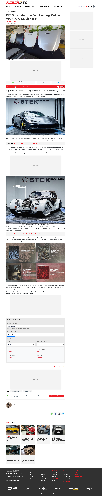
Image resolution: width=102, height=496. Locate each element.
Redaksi (76, 474)
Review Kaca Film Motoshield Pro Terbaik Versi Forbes (27, 233)
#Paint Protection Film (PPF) (16, 391)
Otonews (9, 6)
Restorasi (54, 476)
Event (31, 478)
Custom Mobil (55, 472)
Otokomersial (45, 6)
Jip (30, 480)
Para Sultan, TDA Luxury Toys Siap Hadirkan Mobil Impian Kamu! (30, 143)
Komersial (54, 484)
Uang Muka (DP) (12, 331)
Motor (31, 474)
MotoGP (43, 474)
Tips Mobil (13, 11)
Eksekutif (32, 482)
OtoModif (54, 470)
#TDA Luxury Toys (27, 391)
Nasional (43, 480)
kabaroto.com (50, 493)
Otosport (18, 6)
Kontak (76, 470)
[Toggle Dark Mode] (94, 6)
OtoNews (32, 470)
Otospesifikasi (56, 6)
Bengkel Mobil (66, 476)
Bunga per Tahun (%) (43, 341)
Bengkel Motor (66, 478)
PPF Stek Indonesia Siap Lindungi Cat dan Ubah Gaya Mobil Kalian (34, 16)
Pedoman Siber (78, 476)
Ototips (35, 6)
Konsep (31, 476)
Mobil (31, 472)
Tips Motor (65, 474)
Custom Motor (55, 474)
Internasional (44, 478)
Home (7, 11)
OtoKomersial (66, 481)
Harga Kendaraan (13, 323)
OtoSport (43, 470)
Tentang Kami (77, 472)
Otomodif (27, 6)
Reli (42, 476)
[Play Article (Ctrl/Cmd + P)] (58, 87)
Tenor (9, 341)
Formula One (44, 472)
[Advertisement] (35, 70)
